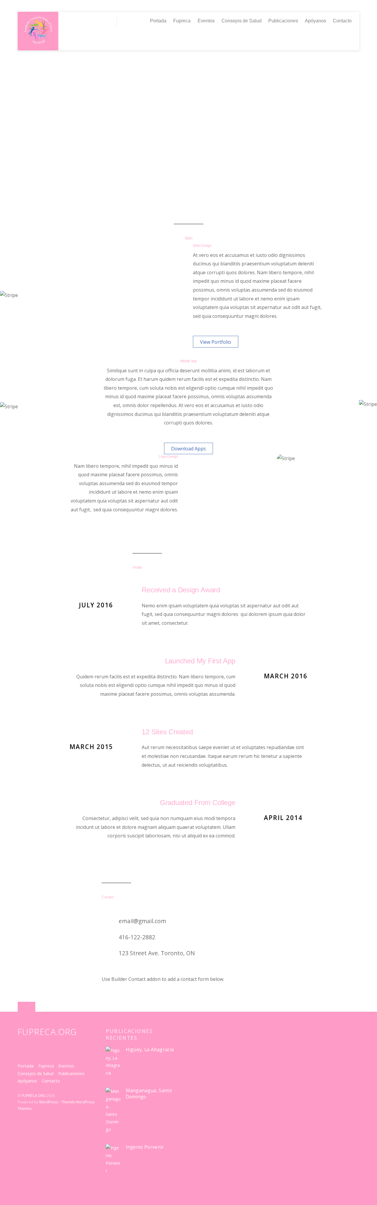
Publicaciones (283, 20)
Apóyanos (315, 20)
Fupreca (182, 20)
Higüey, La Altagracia (150, 1050)
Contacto (342, 20)
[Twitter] (70, 21)
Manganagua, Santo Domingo (149, 1093)
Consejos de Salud (241, 20)
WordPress (48, 1102)
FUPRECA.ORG (34, 1095)
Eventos (206, 20)
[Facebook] (83, 21)
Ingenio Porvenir (145, 1147)
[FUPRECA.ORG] (38, 42)
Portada (158, 20)
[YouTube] (96, 21)
